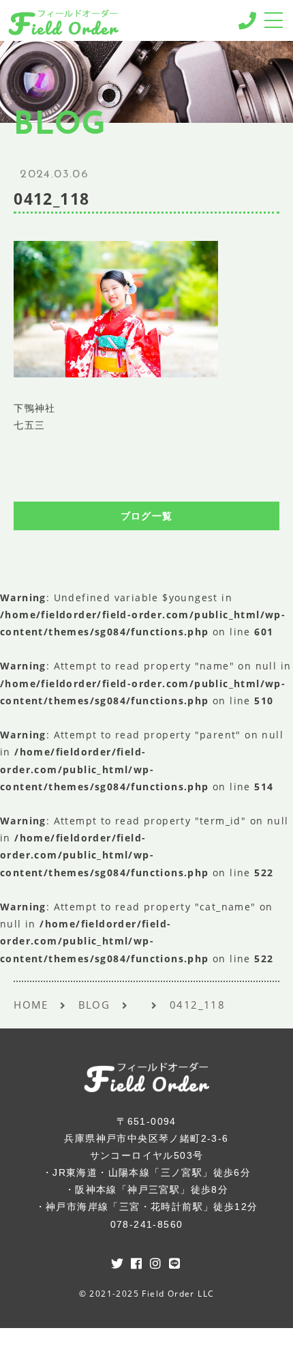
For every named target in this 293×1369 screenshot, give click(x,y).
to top (266, 1345)
